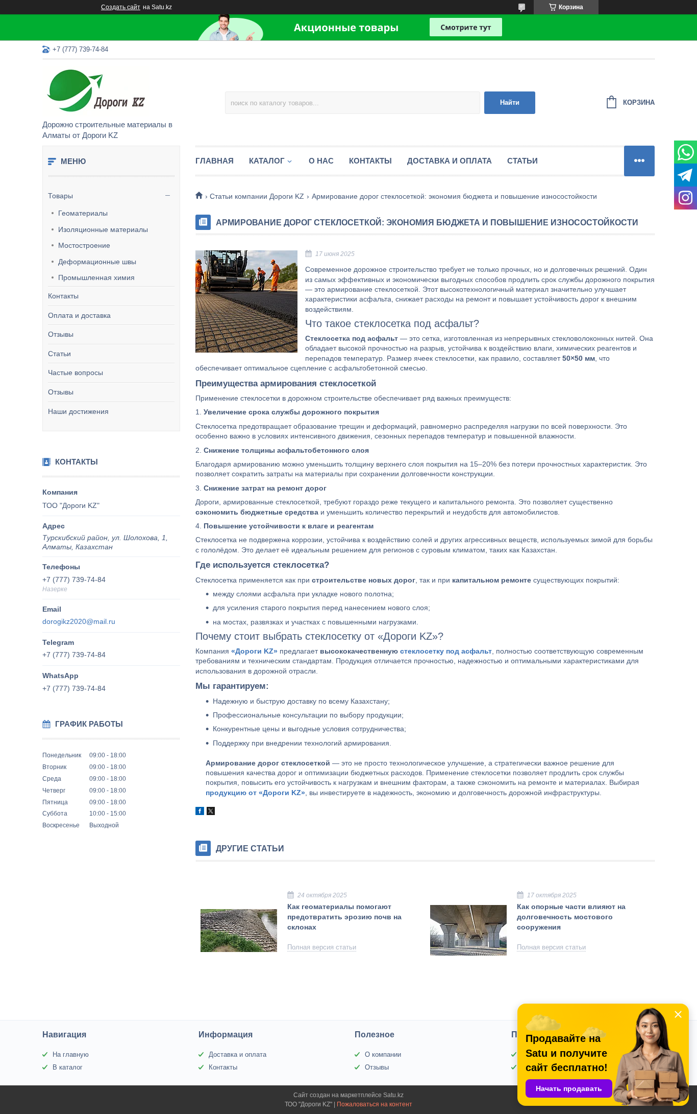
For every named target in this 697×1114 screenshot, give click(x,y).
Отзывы (60, 334)
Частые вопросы (75, 372)
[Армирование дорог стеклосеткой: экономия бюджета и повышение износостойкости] (246, 301)
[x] (211, 812)
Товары (60, 196)
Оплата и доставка (79, 315)
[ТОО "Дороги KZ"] (131, 90)
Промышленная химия (96, 277)
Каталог (267, 161)
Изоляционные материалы (103, 229)
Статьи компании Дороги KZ (257, 196)
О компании (383, 1054)
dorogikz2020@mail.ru (78, 621)
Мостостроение (84, 245)
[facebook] (199, 812)
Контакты (63, 296)
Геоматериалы (83, 213)
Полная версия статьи (321, 947)
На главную (71, 1054)
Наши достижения (78, 411)
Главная (214, 161)
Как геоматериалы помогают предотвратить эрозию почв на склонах (344, 916)
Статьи (59, 354)
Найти (509, 102)
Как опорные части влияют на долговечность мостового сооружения (571, 916)
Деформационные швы (97, 262)
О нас (321, 161)
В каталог (68, 1067)
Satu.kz (393, 1095)
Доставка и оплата (449, 161)
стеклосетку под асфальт (446, 651)
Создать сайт (120, 7)
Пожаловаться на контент (374, 1104)
